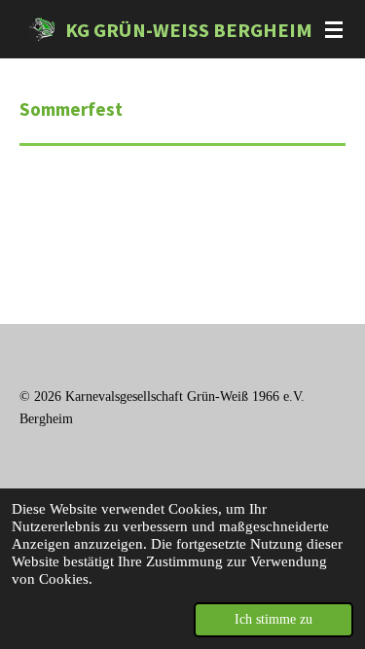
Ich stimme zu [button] (273, 619)
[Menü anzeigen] (333, 29)
